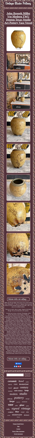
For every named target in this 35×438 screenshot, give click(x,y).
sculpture (10, 412)
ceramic (12, 381)
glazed (16, 388)
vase (10, 404)
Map (18, 426)
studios (27, 382)
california (9, 398)
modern (14, 394)
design (27, 398)
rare (15, 384)
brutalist (24, 384)
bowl (21, 381)
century (24, 387)
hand (10, 388)
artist (8, 415)
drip (27, 412)
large (12, 401)
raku (8, 409)
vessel (22, 412)
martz (10, 384)
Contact (18, 429)
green (27, 405)
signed (15, 408)
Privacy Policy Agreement (18, 431)
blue (17, 412)
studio (23, 393)
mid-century (18, 391)
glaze (22, 405)
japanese (18, 402)
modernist (24, 401)
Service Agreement (18, 434)
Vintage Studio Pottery (18, 424)
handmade (10, 391)
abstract (26, 415)
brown (18, 417)
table (16, 405)
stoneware (17, 414)
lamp (27, 390)
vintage (25, 408)
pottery (19, 397)
